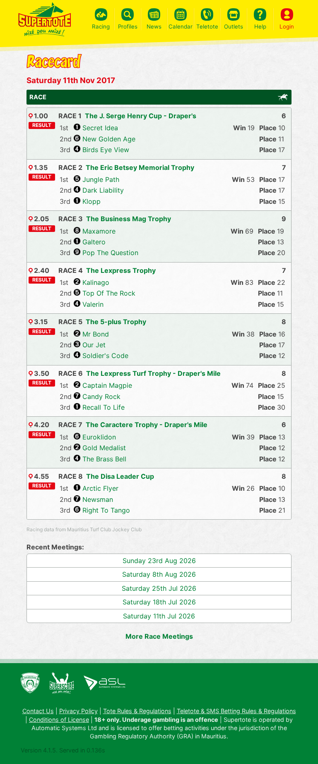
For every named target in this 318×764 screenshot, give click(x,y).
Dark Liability (103, 190)
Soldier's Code (105, 355)
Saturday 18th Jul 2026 (159, 602)
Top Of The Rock (108, 293)
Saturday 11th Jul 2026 (159, 616)
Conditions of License (59, 719)
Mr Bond (95, 334)
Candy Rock (101, 396)
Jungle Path (100, 179)
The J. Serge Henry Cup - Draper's (140, 116)
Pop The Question (110, 252)
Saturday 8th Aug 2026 (159, 574)
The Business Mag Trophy (128, 219)
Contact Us (38, 710)
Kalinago (95, 282)
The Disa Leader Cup (120, 476)
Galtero (94, 242)
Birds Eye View (105, 150)
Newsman (97, 499)
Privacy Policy (78, 710)
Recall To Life (103, 407)
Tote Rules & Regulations (137, 710)
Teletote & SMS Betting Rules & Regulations (236, 710)
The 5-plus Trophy (116, 322)
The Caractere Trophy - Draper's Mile (146, 424)
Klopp (91, 201)
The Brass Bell (104, 459)
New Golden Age (108, 139)
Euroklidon (99, 437)
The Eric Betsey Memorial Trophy (140, 167)
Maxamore (99, 231)
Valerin (93, 304)
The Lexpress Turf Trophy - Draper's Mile (153, 373)
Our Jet (94, 345)
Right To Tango (106, 510)
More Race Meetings (159, 636)
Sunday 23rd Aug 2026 (159, 560)
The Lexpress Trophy (121, 270)
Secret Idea (100, 128)
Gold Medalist (104, 448)
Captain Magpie (107, 385)
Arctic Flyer (100, 488)
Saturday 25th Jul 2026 (159, 588)
